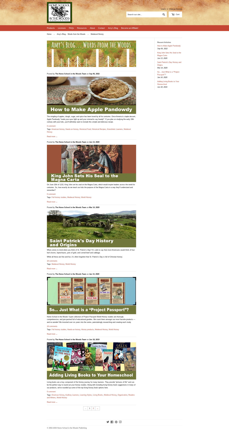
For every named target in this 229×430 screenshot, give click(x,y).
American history (58, 129)
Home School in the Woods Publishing (72, 428)
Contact (101, 28)
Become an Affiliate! (129, 28)
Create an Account (175, 9)
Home (49, 34)
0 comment (51, 126)
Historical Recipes (99, 129)
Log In (163, 9)
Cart (177, 14)
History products (87, 329)
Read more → (52, 136)
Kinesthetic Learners (115, 129)
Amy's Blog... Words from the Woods (71, 34)
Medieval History (73, 197)
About (92, 28)
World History (86, 197)
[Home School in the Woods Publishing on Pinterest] (116, 422)
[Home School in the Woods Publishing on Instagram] (120, 422)
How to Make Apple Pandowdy (169, 46)
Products (51, 28)
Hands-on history (71, 129)
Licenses (62, 28)
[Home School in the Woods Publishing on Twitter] (108, 422)
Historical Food (85, 129)
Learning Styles (86, 395)
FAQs (71, 28)
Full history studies (59, 197)
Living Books (98, 395)
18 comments (52, 261)
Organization (122, 395)
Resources (82, 28)
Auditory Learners (72, 395)
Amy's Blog (113, 28)
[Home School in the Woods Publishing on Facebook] (112, 422)
